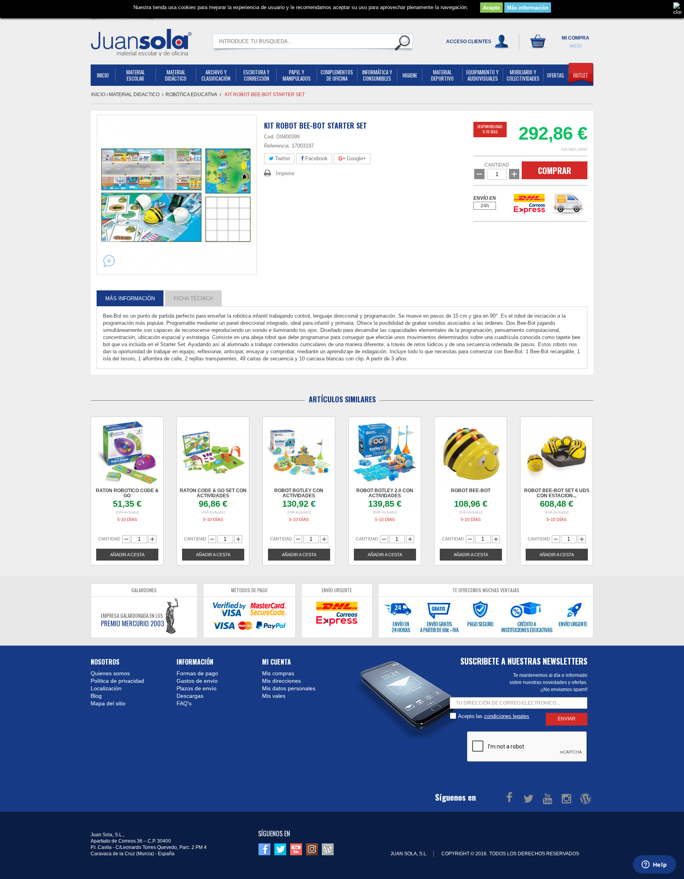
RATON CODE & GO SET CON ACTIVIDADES (213, 493)
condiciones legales (506, 716)
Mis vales (273, 696)
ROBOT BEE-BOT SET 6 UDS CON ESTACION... (556, 493)
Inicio (98, 94)
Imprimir (285, 173)
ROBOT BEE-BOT (470, 490)
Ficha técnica (193, 298)
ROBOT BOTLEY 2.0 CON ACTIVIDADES (384, 493)
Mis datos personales (288, 688)
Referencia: (277, 146)
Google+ (355, 158)
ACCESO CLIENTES (468, 41)
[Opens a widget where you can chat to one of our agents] (654, 865)
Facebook (316, 158)
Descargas (190, 696)
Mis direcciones (281, 681)
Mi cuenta (276, 662)
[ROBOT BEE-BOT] (471, 452)
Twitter (282, 158)
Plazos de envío (197, 688)
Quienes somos (110, 673)
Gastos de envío (197, 681)
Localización (106, 688)
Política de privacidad (117, 681)
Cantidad (496, 165)
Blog (96, 696)
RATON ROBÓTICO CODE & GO (127, 493)
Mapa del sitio (108, 703)
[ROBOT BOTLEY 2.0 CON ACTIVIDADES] (385, 452)
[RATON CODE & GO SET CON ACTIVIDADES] (213, 452)
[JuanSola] (141, 42)
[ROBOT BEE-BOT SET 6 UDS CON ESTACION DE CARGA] (557, 452)
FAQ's (184, 703)
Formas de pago (197, 673)
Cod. (269, 137)
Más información (527, 8)
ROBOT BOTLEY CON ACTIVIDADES (298, 493)
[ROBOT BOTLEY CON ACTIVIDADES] (299, 452)
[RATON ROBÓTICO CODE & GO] (127, 452)
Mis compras (278, 673)
